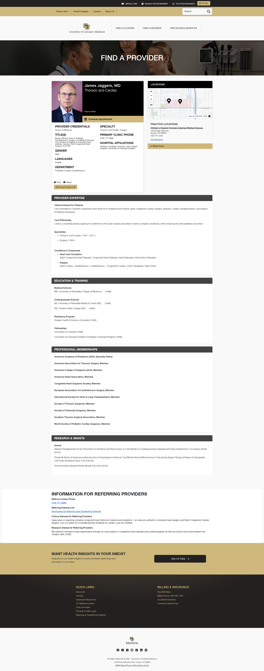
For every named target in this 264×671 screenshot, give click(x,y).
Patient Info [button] (61, 11)
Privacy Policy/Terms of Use (137, 665)
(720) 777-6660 (59, 503)
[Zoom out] (151, 95)
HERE (205, 116)
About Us (109, 11)
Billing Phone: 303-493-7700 (170, 596)
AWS (200, 116)
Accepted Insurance (166, 599)
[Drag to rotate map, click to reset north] (151, 99)
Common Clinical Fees (167, 603)
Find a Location (125, 28)
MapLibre (192, 116)
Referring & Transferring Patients (91, 615)
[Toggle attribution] (209, 116)
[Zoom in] (151, 91)
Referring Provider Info (65, 187)
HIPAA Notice (120, 665)
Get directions (157, 139)
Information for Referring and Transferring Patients (76, 511)
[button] (180, 102)
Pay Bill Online (163, 592)
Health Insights (80, 11)
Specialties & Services (183, 28)
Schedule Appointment (100, 119)
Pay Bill (205, 3)
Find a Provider (152, 28)
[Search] (208, 11)
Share (69, 182)
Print (58, 182)
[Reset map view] (151, 105)
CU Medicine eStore (85, 603)
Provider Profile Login (86, 611)
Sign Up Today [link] (178, 558)
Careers (97, 11)
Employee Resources (86, 599)
